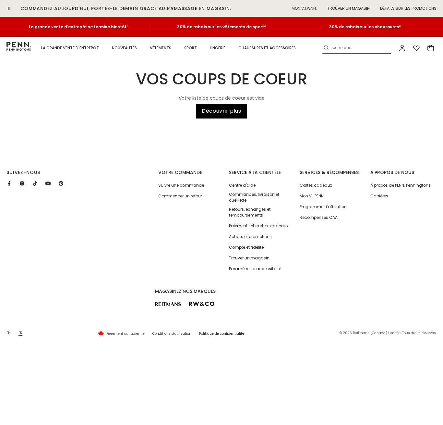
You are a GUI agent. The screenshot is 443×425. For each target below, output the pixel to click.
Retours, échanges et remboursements (249, 212)
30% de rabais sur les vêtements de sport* (221, 27)
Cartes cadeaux (316, 185)
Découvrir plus (221, 111)
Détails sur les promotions (408, 8)
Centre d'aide (242, 185)
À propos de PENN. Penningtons (400, 185)
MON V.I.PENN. (304, 8)
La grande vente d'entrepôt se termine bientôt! (78, 27)
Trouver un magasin (249, 258)
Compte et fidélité (246, 247)
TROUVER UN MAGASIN (348, 8)
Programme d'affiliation (323, 206)
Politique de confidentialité (221, 333)
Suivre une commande (181, 185)
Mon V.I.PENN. (312, 196)
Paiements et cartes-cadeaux (258, 226)
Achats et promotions (250, 236)
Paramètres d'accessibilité (255, 268)
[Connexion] (402, 48)
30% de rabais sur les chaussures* (365, 27)
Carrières (379, 196)
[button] (70, 48)
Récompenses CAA (319, 217)
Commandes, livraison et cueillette (254, 197)
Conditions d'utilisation (171, 333)
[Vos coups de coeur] (416, 48)
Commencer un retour (180, 196)
